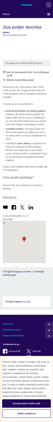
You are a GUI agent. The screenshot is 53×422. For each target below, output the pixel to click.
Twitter (35, 351)
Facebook (13, 351)
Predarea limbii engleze (13, 335)
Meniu (6, 14)
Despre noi (8, 324)
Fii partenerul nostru (12, 329)
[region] (26, 389)
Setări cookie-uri (26, 413)
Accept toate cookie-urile (26, 403)
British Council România (10, 5)
